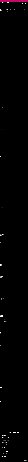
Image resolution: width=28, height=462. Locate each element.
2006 (1, 9)
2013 (13, 9)
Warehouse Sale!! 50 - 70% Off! (14, 0)
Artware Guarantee (5, 446)
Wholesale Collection (5, 444)
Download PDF (6, 321)
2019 (24, 9)
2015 (17, 9)
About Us (3, 447)
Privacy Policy (17, 459)
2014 (15, 9)
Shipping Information (5, 440)
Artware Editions (11, 459)
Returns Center (4, 438)
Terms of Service (22, 459)
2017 (20, 9)
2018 (22, 9)
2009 (6, 9)
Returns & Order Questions (6, 437)
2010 (8, 9)
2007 (3, 9)
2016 (18, 9)
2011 (10, 9)
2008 (4, 9)
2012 (11, 9)
